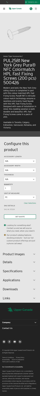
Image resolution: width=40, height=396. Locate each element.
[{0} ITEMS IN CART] (36, 8)
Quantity (8, 184)
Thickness (9, 175)
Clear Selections (30, 203)
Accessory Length (13, 157)
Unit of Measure (12, 193)
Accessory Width (12, 166)
